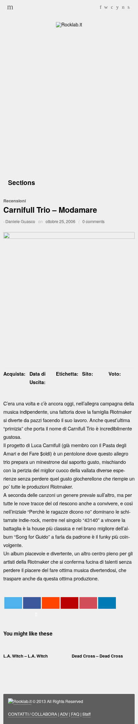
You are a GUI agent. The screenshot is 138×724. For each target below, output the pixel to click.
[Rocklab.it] (69, 23)
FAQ (75, 714)
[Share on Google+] (70, 603)
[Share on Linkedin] (107, 603)
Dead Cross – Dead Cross (97, 656)
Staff (86, 714)
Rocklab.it (22, 701)
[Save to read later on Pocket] (88, 603)
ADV (64, 714)
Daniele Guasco (20, 221)
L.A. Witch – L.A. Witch (25, 656)
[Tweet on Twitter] (13, 603)
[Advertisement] (69, 101)
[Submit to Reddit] (51, 603)
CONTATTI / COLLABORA (32, 714)
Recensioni (14, 201)
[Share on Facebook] (32, 603)
